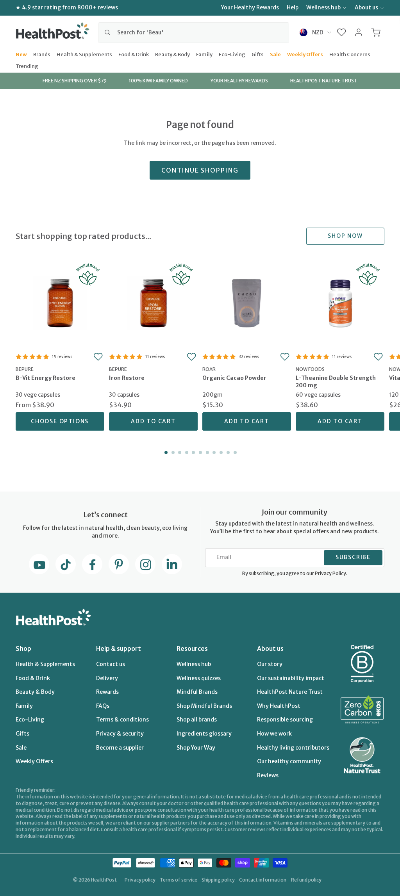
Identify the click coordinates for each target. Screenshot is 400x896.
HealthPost (104, 880)
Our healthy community (289, 761)
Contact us (110, 664)
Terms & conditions (122, 719)
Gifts (258, 54)
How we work (274, 733)
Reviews (268, 775)
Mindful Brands (197, 691)
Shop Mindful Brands (204, 705)
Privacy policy (140, 880)
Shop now (345, 235)
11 (234, 452)
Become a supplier (120, 747)
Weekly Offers (305, 54)
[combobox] (193, 32)
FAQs (102, 705)
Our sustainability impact (290, 678)
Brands (41, 54)
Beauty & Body (172, 54)
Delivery (107, 678)
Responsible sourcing (285, 719)
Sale (275, 54)
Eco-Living (232, 54)
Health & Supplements (84, 54)
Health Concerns (349, 54)
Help (292, 7)
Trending (27, 65)
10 (227, 452)
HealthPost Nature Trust (290, 691)
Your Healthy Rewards (250, 7)
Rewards (107, 691)
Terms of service (178, 880)
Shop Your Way (196, 747)
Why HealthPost (278, 705)
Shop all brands (197, 719)
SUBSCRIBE (353, 557)
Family (204, 54)
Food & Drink (133, 54)
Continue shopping (200, 170)
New (21, 54)
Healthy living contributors (293, 747)
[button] (341, 32)
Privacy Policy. (331, 573)
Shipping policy (218, 880)
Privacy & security (120, 733)
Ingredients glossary (204, 733)
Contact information (262, 880)
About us (366, 7)
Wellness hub (323, 7)
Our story (269, 664)
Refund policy (306, 880)
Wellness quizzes (199, 678)
